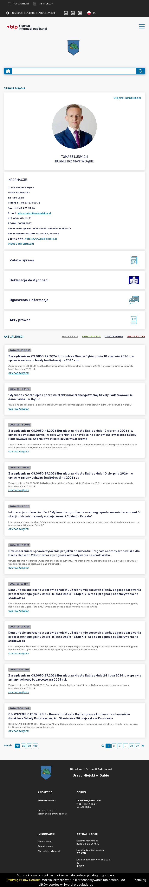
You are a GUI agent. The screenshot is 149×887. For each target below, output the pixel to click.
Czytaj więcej (18, 373)
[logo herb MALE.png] (74, 48)
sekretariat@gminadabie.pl (34, 213)
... (125, 746)
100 (35, 746)
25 (23, 746)
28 (131, 746)
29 (137, 746)
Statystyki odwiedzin (49, 851)
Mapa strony (21, 3)
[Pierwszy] (102, 746)
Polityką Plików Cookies (23, 880)
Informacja (136, 336)
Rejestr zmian (45, 846)
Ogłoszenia (114, 336)
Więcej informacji (21, 243)
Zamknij (140, 880)
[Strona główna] (8, 71)
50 (29, 746)
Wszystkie (70, 336)
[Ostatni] (142, 746)
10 (17, 746)
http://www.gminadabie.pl (41, 238)
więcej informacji (127, 98)
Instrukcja (46, 3)
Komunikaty (91, 336)
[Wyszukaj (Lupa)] (140, 71)
